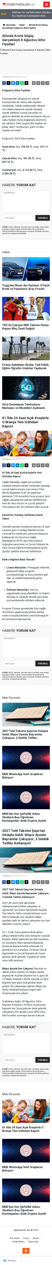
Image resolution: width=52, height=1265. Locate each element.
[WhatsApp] (22, 83)
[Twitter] (8, 83)
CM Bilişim (11, 1261)
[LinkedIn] (17, 83)
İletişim (36, 1238)
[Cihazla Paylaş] (26, 83)
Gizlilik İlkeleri (18, 1241)
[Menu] (46, 4)
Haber (22, 25)
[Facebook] (4, 83)
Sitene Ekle (33, 1241)
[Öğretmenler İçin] (18, 4)
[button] (38, 83)
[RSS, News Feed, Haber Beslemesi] (26, 1251)
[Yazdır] (34, 83)
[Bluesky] (13, 83)
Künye (26, 1238)
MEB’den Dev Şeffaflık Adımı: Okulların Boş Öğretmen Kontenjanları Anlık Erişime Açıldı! (31, 14)
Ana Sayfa (10, 25)
